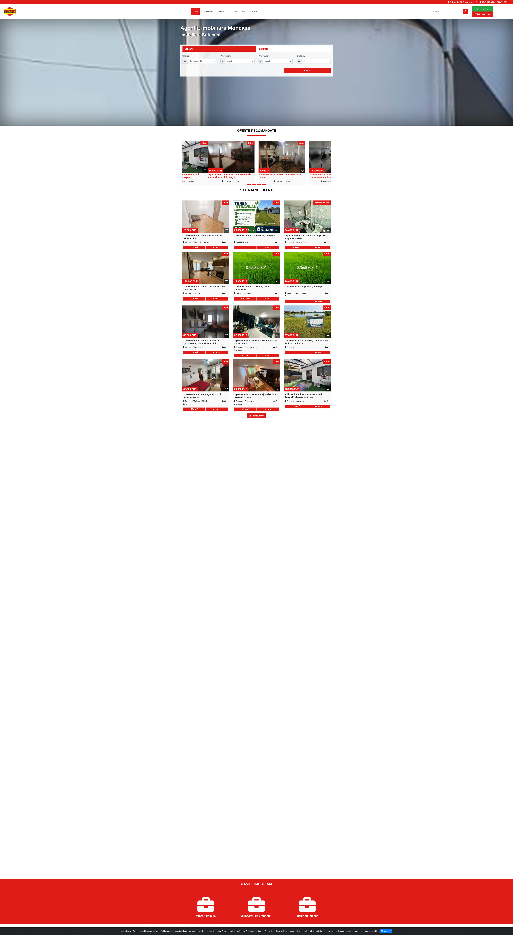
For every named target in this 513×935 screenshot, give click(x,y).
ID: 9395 (217, 352)
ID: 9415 (217, 247)
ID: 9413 (267, 355)
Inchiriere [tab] (263, 49)
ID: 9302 (318, 247)
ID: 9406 (318, 406)
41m (195, 352)
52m (296, 247)
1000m (246, 298)
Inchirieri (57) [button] (223, 11)
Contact (253, 11)
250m (297, 406)
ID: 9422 (267, 299)
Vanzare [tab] (189, 49)
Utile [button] (243, 11)
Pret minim (225, 56)
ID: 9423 (267, 247)
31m (195, 247)
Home (196, 11)
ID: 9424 (217, 299)
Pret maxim (264, 56)
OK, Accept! (386, 931)
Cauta (307, 70)
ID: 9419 (217, 409)
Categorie (186, 56)
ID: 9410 (267, 409)
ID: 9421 (318, 301)
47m (195, 298)
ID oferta (301, 56)
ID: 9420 (318, 352)
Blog (236, 11)
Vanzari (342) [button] (207, 11)
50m (245, 355)
